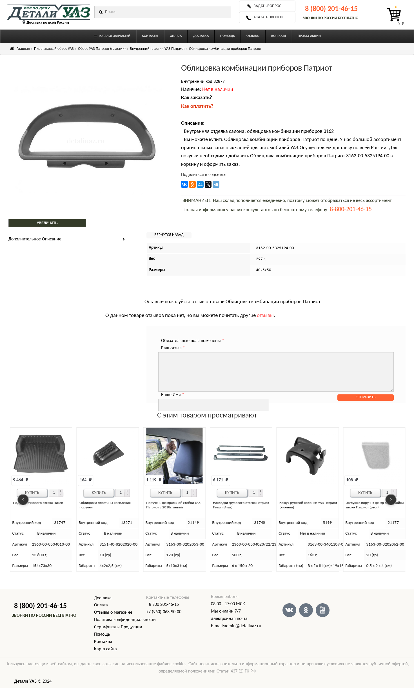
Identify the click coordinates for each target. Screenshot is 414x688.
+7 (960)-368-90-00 (163, 612)
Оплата (101, 605)
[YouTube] (323, 610)
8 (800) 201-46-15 (331, 9)
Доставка (103, 598)
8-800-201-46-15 (351, 209)
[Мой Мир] (200, 184)
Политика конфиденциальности (125, 620)
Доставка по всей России (47, 23)
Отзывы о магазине (113, 612)
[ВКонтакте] (184, 184)
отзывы (265, 315)
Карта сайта (105, 649)
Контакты (103, 642)
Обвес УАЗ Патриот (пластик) (102, 49)
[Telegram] (216, 184)
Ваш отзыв (173, 348)
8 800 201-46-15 (164, 604)
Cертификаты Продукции (118, 627)
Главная (23, 49)
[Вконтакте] (289, 610)
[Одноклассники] (192, 184)
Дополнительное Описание (34, 239)
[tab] (68, 239)
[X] (208, 184)
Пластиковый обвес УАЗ (54, 49)
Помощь (102, 634)
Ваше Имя (172, 395)
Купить (32, 493)
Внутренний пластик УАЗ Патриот (157, 49)
